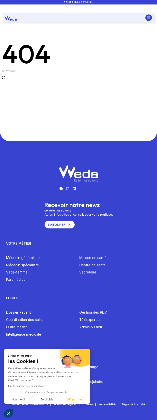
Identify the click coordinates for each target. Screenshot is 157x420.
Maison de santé (93, 258)
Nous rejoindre (91, 382)
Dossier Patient (18, 312)
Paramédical (16, 280)
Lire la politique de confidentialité (26, 386)
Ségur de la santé (133, 404)
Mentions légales (65, 404)
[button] (8, 413)
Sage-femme (17, 272)
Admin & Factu (91, 327)
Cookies (88, 404)
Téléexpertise (90, 320)
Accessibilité (107, 404)
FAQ (82, 374)
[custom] (61, 189)
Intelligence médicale (23, 334)
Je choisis (47, 399)
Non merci (18, 399)
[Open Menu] (148, 17)
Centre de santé (92, 265)
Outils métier (16, 327)
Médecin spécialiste (22, 265)
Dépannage (88, 367)
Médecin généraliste (23, 258)
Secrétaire (87, 272)
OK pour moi (75, 399)
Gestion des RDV (93, 312)
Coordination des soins (25, 320)
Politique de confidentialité (30, 404)
